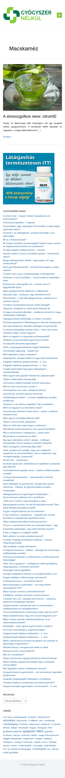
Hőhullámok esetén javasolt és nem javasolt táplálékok (29, 429)
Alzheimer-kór (44, 717)
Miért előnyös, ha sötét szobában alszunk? (23, 536)
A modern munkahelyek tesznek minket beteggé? (26, 305)
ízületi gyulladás (10, 752)
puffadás (53, 742)
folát (50, 728)
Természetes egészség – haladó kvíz (20, 351)
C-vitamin (33, 720)
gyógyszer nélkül (33, 731)
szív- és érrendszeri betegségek (17, 749)
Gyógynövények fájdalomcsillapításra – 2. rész (25, 633)
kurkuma (26, 735)
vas (48, 749)
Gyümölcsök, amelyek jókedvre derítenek (22, 394)
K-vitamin (7, 735)
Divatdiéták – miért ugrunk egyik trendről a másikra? (28, 626)
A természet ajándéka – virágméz (19, 222)
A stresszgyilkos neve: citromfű (29, 116)
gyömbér (48, 731)
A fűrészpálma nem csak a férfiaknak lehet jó (24, 390)
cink (41, 720)
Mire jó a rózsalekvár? (13, 655)
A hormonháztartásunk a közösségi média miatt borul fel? (30, 612)
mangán (38, 738)
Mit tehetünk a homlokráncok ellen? (20, 436)
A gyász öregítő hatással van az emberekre (23, 511)
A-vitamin (32, 717)
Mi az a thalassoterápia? (14, 240)
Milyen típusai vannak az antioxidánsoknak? (24, 591)
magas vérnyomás (12, 738)
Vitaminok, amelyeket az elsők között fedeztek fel (26, 308)
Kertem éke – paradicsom (15, 460)
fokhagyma (42, 728)
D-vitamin (23, 724)
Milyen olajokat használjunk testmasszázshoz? (25, 522)
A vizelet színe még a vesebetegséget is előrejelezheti (29, 274)
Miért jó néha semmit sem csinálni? (20, 386)
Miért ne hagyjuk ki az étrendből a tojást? (22, 408)
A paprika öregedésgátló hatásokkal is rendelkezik (27, 679)
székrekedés (50, 745)
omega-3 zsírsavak (23, 742)
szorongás (38, 745)
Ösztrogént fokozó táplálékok (17, 570)
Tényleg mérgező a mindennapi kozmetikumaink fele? (29, 682)
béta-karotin (22, 720)
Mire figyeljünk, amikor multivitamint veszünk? (25, 668)
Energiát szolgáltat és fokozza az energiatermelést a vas (30, 574)
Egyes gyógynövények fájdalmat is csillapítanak (25, 291)
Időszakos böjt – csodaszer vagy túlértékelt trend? (27, 294)
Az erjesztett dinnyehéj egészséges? (20, 343)
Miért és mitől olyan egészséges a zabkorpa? (24, 425)
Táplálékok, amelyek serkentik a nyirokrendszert (26, 595)
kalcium (16, 735)
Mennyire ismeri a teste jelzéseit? (19, 651)
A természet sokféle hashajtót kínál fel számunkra (26, 383)
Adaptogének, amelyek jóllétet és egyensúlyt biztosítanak (30, 358)
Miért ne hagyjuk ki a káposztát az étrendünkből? (26, 336)
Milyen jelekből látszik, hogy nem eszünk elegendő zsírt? (30, 616)
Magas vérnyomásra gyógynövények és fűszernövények (30, 658)
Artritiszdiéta (9, 491)
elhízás (6, 728)
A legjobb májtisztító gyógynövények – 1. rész (25, 365)
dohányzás (45, 724)
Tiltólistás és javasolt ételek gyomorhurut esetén (26, 340)
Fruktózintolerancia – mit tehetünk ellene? (23, 581)
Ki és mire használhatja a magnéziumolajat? (24, 630)
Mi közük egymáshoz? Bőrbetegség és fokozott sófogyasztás (32, 322)
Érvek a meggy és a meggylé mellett (20, 532)
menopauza (8, 742)
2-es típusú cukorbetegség (14, 717)
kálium (34, 735)
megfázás (47, 738)
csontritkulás (49, 720)
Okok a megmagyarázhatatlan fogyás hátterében (26, 347)
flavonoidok (24, 728)
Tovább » (7, 137)
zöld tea (54, 749)
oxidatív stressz (41, 742)
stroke (14, 745)
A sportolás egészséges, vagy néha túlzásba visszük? (28, 529)
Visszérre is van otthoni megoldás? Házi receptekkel (28, 404)
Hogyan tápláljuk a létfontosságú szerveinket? (25, 577)
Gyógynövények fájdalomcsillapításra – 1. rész (25, 637)
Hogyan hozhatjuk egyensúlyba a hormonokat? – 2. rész (30, 686)
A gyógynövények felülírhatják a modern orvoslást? (27, 319)
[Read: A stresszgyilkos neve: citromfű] (32, 87)
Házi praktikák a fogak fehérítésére (19, 546)
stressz (6, 745)
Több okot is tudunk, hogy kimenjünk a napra (24, 501)
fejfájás (14, 728)
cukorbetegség (10, 724)
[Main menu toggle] (59, 15)
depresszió (34, 724)
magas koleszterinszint (49, 735)
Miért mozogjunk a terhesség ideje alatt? (22, 447)
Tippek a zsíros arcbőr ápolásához (19, 422)
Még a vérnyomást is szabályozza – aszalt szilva (26, 433)
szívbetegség (39, 749)
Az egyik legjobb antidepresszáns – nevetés (24, 250)
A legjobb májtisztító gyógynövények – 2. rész (25, 362)
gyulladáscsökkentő (12, 731)
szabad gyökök (24, 745)
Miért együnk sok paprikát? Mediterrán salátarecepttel (29, 376)
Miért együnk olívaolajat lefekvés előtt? (21, 418)
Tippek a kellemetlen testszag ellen (19, 379)
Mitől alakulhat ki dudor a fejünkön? (20, 354)
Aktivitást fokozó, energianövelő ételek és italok (25, 647)
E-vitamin (56, 724)
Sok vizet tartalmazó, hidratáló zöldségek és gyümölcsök (30, 326)
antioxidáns (9, 720)
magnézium (28, 738)
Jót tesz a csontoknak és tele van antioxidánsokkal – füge (30, 525)
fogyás (33, 728)
